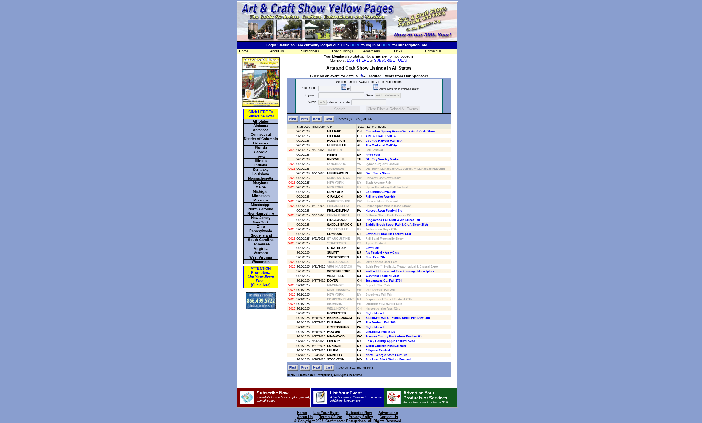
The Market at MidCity (381, 145)
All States (261, 121)
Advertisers (371, 51)
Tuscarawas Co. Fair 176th (384, 280)
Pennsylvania (260, 231)
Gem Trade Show (378, 173)
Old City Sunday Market (383, 159)
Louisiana (260, 174)
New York (261, 222)
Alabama (260, 126)
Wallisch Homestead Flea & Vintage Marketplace (400, 271)
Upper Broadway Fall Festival (387, 187)
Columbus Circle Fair (381, 192)
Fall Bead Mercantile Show (385, 238)
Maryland (260, 183)
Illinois (261, 161)
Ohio (261, 227)
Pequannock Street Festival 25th (389, 299)
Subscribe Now (283, 396)
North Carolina (260, 209)
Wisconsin (261, 262)
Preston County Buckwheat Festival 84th (395, 336)
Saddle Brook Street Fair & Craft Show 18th (397, 224)
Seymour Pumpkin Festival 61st (388, 233)
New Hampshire (260, 213)
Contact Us (433, 51)
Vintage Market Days (380, 331)
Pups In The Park (378, 285)
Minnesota (261, 196)
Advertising (388, 413)
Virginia (260, 248)
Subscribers (310, 51)
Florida (261, 148)
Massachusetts (260, 178)
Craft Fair (372, 247)
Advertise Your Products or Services (425, 397)
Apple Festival (376, 243)
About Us (277, 51)
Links (398, 51)
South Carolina (260, 240)
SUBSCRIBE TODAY (391, 60)
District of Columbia (261, 139)
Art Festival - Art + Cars (382, 252)
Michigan (260, 191)
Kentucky (260, 170)
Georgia (260, 152)
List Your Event (356, 396)
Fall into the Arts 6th (380, 196)
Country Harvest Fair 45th (384, 140)
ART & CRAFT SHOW (381, 136)
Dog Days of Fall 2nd (381, 289)
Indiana (260, 165)
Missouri (260, 200)
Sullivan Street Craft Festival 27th (390, 215)
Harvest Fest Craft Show (383, 178)
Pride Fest (373, 154)
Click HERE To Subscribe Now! (260, 114)
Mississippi (260, 205)
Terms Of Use (330, 417)
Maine (261, 187)
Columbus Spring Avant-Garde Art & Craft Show (400, 131)
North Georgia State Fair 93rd (387, 355)
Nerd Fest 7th (375, 257)
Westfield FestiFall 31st (382, 275)
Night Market (375, 313)
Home (243, 51)
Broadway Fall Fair (379, 294)
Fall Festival (374, 150)
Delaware (260, 143)
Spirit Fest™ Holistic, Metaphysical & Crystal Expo (402, 266)
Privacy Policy (361, 417)
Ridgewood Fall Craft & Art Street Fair (393, 220)
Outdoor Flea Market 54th (384, 303)
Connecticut (261, 134)
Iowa (261, 156)
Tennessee (261, 244)
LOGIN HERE (358, 60)
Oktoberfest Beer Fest (381, 261)
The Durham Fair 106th (382, 322)
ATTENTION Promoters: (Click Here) (261, 276)
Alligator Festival (378, 350)
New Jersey (260, 218)
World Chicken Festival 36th (386, 345)
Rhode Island (261, 235)
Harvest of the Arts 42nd (383, 308)
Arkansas (260, 130)
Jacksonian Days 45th (381, 229)
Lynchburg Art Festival (382, 164)
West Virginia (260, 257)
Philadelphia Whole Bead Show (388, 206)
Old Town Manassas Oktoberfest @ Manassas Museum (405, 168)
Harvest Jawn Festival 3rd (384, 210)
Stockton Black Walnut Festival (388, 359)
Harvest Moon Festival (382, 201)
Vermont (261, 253)
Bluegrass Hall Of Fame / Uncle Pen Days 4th (398, 317)
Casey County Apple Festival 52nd (390, 341)
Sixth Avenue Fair (378, 182)
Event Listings (342, 51)
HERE (355, 45)
